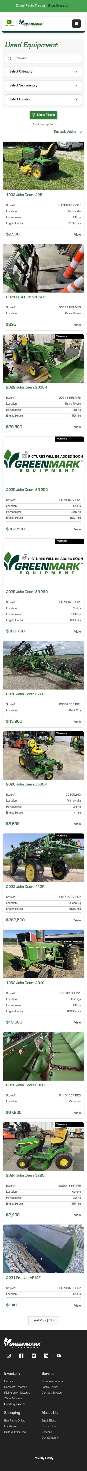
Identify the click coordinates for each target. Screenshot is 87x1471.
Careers (47, 1432)
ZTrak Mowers (13, 1398)
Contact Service (52, 1393)
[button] (76, 23)
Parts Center (50, 1387)
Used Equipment (14, 1404)
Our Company (50, 1438)
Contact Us (49, 1426)
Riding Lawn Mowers (17, 1393)
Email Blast (49, 1421)
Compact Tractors (15, 1387)
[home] (31, 22)
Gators (8, 1381)
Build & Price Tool (15, 1432)
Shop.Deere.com (59, 6)
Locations (10, 1426)
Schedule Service (52, 1381)
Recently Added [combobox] (65, 132)
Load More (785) (43, 1320)
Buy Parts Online (14, 1421)
